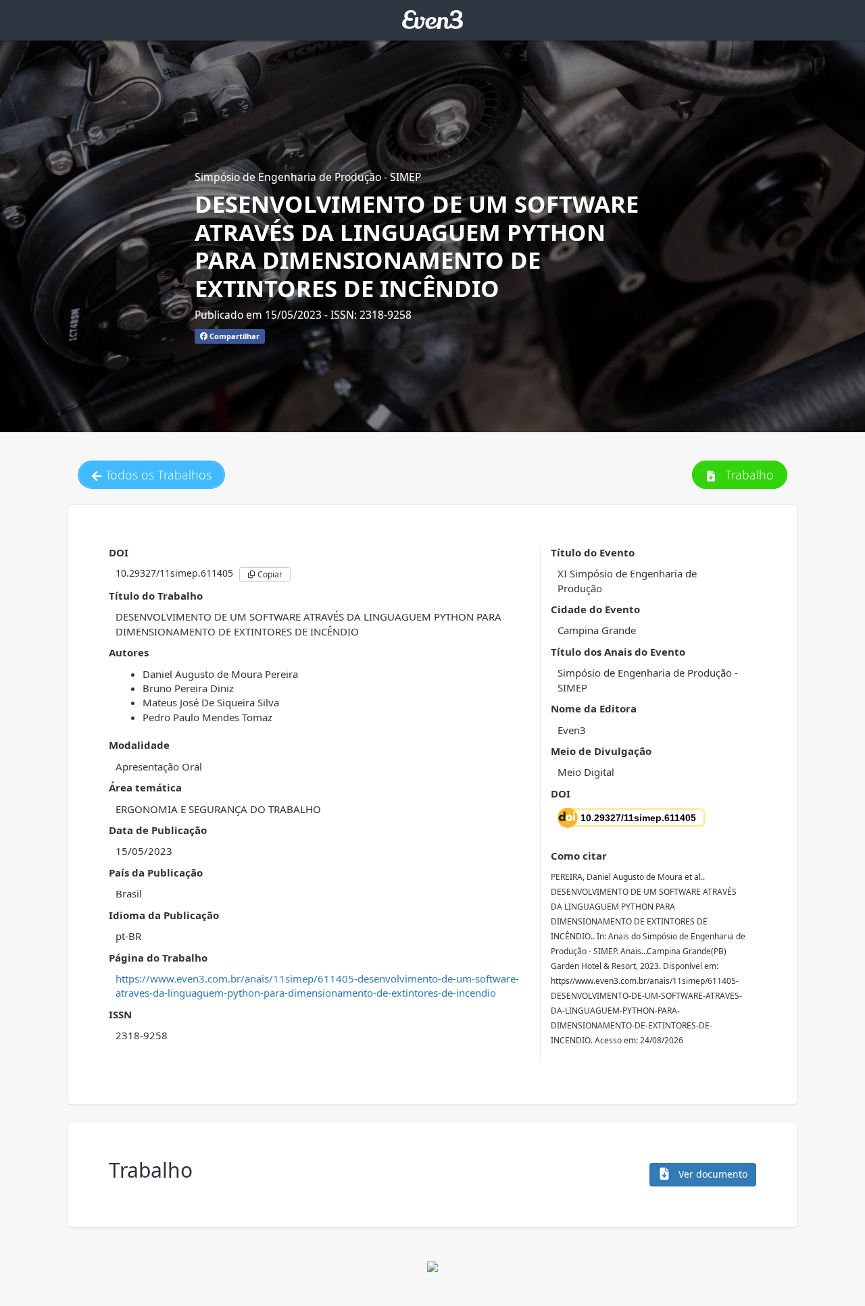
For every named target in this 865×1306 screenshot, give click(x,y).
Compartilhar (233, 336)
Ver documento (711, 1174)
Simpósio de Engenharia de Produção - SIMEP (308, 176)
